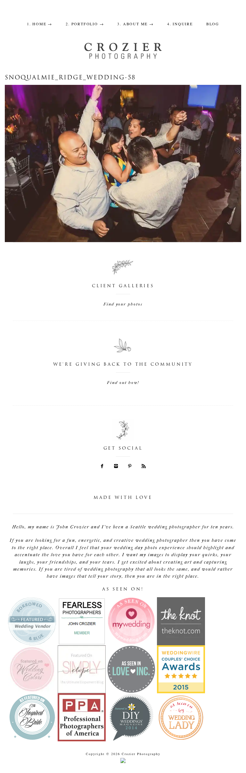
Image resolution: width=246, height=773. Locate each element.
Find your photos (123, 304)
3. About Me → (135, 23)
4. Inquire (180, 23)
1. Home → (39, 23)
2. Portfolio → (85, 23)
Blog (212, 23)
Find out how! (123, 382)
